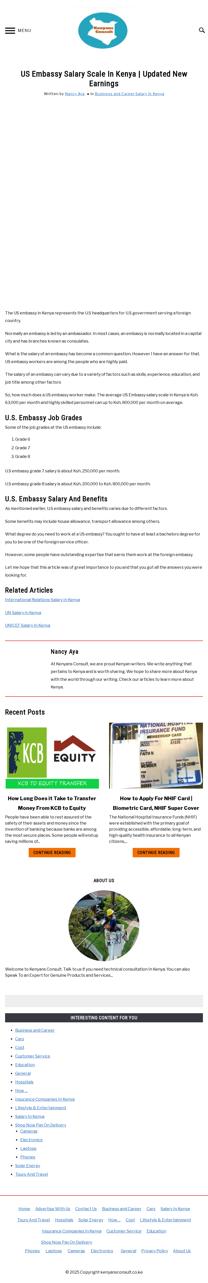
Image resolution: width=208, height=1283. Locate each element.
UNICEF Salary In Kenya (27, 625)
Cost (19, 1047)
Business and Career (114, 94)
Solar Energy (27, 1165)
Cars (19, 1039)
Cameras (29, 1131)
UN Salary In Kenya (23, 612)
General (23, 1073)
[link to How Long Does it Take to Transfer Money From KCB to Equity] (52, 756)
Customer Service (32, 1056)
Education (25, 1064)
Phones (27, 1157)
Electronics (31, 1139)
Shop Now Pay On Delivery (40, 1125)
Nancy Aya (75, 94)
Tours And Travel (31, 1174)
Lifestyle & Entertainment (40, 1108)
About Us (182, 1251)
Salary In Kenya (149, 94)
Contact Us (86, 1208)
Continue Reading (52, 852)
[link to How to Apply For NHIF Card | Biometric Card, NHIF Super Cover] (156, 756)
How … (21, 1090)
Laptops (28, 1148)
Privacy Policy (154, 1251)
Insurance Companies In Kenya (45, 1099)
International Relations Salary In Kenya (42, 599)
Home (24, 1208)
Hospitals (24, 1082)
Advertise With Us (52, 1208)
